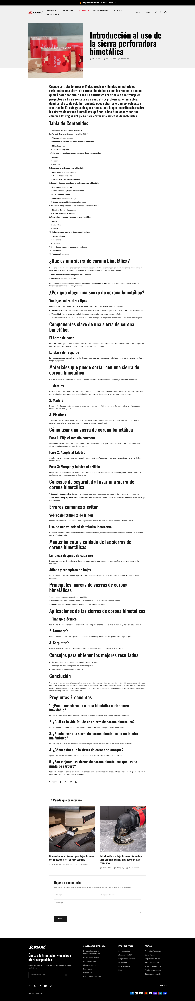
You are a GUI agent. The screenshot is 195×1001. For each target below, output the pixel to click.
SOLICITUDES (68, 10)
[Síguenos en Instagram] (40, 985)
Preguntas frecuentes (153, 951)
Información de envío (153, 962)
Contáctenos (150, 955)
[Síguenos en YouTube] (45, 985)
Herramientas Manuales (92, 976)
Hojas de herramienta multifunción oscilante (91, 952)
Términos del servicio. (124, 887)
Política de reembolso (153, 966)
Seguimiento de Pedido (153, 959)
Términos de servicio (153, 974)
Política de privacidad (153, 970)
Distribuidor (122, 962)
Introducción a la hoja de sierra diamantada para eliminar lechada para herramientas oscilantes (121, 859)
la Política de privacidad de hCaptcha (101, 887)
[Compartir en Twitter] (66, 782)
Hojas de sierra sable (91, 957)
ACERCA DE (52, 14)
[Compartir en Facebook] (60, 782)
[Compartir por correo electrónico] (76, 782)
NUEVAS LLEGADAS (101, 10)
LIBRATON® (117, 10)
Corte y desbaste (89, 961)
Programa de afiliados (126, 959)
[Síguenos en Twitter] (35, 985)
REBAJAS (83, 10)
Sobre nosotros (124, 951)
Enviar (60, 919)
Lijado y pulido (88, 973)
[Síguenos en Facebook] (29, 985)
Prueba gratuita (124, 966)
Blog (120, 970)
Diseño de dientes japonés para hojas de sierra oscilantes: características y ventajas (71, 857)
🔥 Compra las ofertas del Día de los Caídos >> (97, 3)
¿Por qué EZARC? (125, 955)
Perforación (87, 969)
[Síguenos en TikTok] (50, 985)
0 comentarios (125, 59)
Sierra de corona (89, 965)
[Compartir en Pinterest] (71, 782)
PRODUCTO (51, 10)
